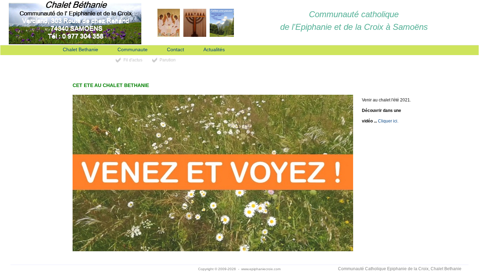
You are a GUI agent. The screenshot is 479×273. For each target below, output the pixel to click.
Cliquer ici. (388, 121)
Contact (175, 49)
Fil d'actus (132, 60)
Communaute (132, 49)
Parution (168, 60)
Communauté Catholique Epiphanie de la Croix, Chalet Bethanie (399, 268)
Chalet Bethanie (80, 49)
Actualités (214, 49)
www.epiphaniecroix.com (261, 269)
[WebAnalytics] (79, 269)
